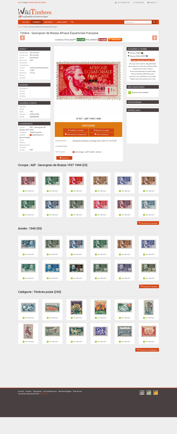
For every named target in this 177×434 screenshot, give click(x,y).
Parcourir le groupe (148, 223)
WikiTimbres (44, 393)
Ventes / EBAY (135, 53)
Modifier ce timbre (76, 130)
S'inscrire (139, 2)
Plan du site (77, 391)
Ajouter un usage (102, 130)
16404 (25, 2)
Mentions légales (64, 391)
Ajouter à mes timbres (140, 92)
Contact (28, 391)
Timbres (36, 22)
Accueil (25, 22)
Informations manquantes (76, 134)
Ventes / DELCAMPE (138, 56)
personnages (24, 137)
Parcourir (61, 22)
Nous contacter (102, 134)
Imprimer (65, 158)
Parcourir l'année (149, 286)
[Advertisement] (115, 12)
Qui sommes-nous (50, 391)
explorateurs (37, 135)
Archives (48, 22)
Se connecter (123, 2)
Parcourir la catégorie (148, 350)
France (153, 2)
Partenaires (37, 391)
